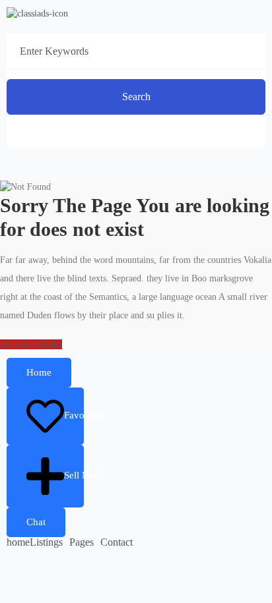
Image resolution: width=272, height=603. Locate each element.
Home (38, 372)
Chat (36, 522)
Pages (81, 542)
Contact (116, 542)
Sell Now (74, 475)
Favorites (74, 415)
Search (136, 96)
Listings (46, 542)
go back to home (31, 344)
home (18, 542)
